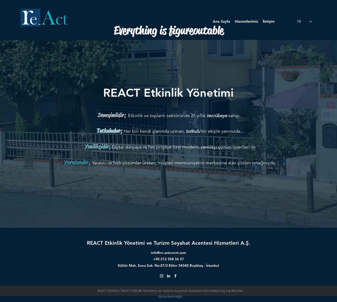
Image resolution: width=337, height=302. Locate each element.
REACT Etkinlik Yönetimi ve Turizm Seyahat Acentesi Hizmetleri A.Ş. (168, 243)
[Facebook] (175, 276)
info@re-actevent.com (168, 252)
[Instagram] (161, 276)
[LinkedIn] (168, 276)
